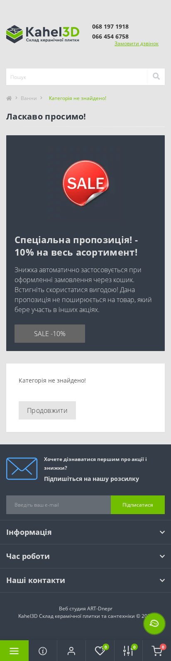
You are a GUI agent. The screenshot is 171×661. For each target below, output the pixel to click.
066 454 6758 (110, 36)
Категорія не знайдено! (77, 98)
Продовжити (47, 410)
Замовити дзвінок (137, 43)
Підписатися (137, 504)
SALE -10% (50, 333)
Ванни (29, 98)
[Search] (156, 76)
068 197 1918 (110, 26)
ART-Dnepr (99, 608)
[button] (71, 650)
